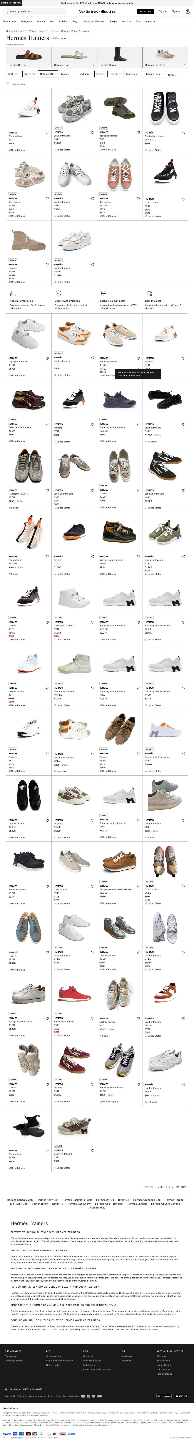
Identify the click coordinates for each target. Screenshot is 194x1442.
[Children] (70, 21)
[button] (188, 11)
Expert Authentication (67, 301)
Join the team (164, 1369)
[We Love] (133, 21)
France (5, 1438)
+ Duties (157, 435)
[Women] (47, 21)
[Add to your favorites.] (47, 133)
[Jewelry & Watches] (106, 21)
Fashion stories (164, 1373)
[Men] (57, 21)
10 (177, 1187)
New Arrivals (9, 21)
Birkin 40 (57, 1204)
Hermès (20, 31)
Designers (26, 21)
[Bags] (81, 21)
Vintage (113, 21)
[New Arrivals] (19, 21)
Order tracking (53, 1356)
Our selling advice (92, 1360)
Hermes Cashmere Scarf (77, 1200)
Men (52, 21)
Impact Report (164, 1365)
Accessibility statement (16, 1396)
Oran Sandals (97, 1208)
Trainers (53, 31)
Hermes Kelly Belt (48, 1200)
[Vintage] (119, 21)
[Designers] (34, 21)
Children (63, 21)
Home (9, 31)
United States (30, 1438)
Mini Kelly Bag (18, 1204)
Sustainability (163, 1360)
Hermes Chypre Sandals (165, 1204)
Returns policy (53, 1365)
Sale (138, 21)
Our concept (11, 1356)
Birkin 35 (123, 1200)
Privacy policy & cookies (67, 1396)
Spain (50, 1438)
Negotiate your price (21, 301)
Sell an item (145, 11)
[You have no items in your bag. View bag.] (188, 11)
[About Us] (157, 21)
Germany (41, 1438)
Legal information (37, 1396)
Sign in (163, 11)
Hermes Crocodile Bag (147, 1200)
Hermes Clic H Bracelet (109, 1204)
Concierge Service (14, 1360)
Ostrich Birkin (40, 1204)
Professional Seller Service (96, 1369)
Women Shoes (37, 31)
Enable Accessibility (11, 2)
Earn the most (153, 301)
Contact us (125, 1360)
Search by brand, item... (21, 11)
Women (41, 21)
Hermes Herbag (174, 1200)
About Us (150, 21)
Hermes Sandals (137, 1204)
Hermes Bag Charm (79, 1204)
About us (161, 1356)
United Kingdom (17, 1438)
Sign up (176, 11)
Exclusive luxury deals (112, 301)
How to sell (88, 1356)
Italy (56, 1438)
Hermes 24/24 (105, 1200)
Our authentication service (59, 1360)
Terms (50, 1396)
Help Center (126, 1356)
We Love (126, 21)
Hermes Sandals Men (20, 1200)
